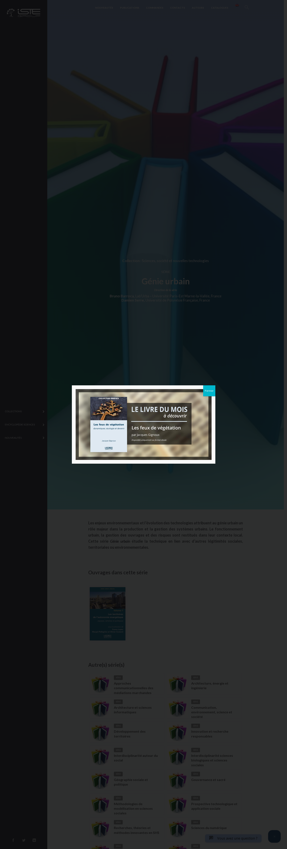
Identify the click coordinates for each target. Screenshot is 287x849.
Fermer (209, 390)
